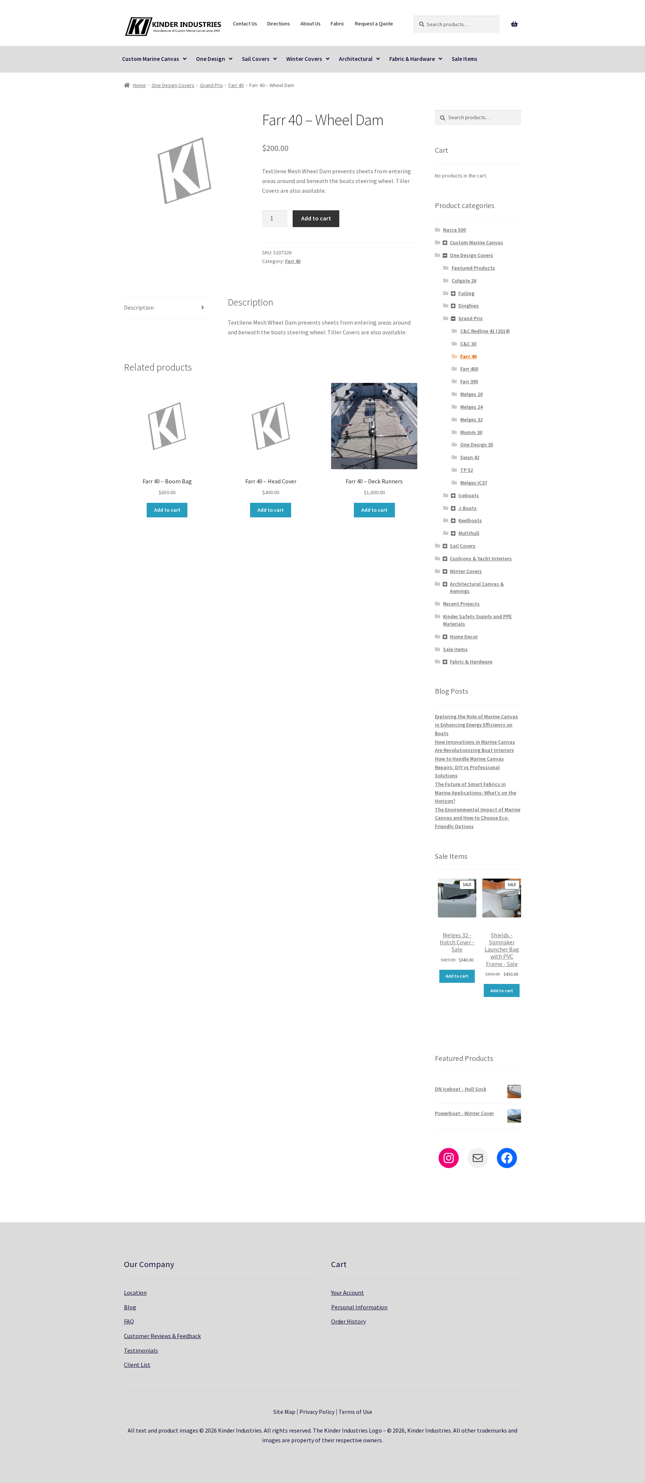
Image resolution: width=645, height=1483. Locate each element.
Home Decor (464, 636)
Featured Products (473, 267)
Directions (278, 23)
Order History (348, 1321)
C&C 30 (468, 343)
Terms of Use (355, 1411)
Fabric (338, 23)
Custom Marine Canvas (150, 58)
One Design (210, 58)
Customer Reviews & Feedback (162, 1336)
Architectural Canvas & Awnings (477, 587)
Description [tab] (139, 307)
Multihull (468, 533)
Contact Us (245, 23)
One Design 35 (476, 444)
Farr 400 (469, 368)
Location (135, 1292)
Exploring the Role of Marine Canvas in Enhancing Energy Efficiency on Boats (476, 725)
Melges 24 (471, 406)
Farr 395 (469, 381)
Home (139, 85)
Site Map (284, 1411)
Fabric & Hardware (412, 58)
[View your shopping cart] (514, 24)
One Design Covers (173, 85)
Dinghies (468, 305)
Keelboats (470, 520)
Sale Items (464, 58)
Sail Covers (255, 58)
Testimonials (141, 1350)
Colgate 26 (464, 280)
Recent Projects (461, 603)
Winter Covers (304, 58)
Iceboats (468, 495)
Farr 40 (236, 85)
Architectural (356, 58)
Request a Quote (374, 23)
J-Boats (467, 508)
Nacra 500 (454, 229)
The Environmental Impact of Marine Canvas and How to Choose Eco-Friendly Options (477, 818)
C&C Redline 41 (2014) (485, 331)
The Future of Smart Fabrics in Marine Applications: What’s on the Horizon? (475, 792)
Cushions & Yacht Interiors (481, 558)
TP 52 (466, 470)
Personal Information (359, 1307)
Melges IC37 (473, 482)
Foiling (466, 293)
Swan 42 (469, 457)
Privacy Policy (316, 1411)
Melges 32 (471, 419)
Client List (137, 1364)
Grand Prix (211, 85)
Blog (130, 1307)
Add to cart (316, 218)
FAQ (129, 1321)
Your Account (347, 1292)
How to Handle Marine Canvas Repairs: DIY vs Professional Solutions (469, 767)
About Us (310, 23)
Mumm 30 (471, 432)
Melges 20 (471, 394)
